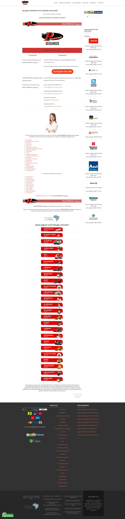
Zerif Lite (89, 509)
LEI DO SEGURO (76, 2)
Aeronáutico (29, 140)
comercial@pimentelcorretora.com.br (53, 87)
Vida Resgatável (30, 170)
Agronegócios (62, 412)
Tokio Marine (29, 192)
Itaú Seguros (29, 182)
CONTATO (101, 2)
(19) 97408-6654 (75, 496)
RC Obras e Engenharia (62, 463)
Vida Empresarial (30, 166)
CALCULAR (85, 2)
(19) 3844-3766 (74, 513)
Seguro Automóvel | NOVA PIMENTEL (87, 428)
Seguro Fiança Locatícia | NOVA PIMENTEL (88, 416)
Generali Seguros (30, 181)
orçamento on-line (46, 195)
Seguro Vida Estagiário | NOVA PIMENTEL (88, 422)
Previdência (29, 157)
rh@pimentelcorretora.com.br (51, 100)
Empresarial (29, 151)
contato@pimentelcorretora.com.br (53, 106)
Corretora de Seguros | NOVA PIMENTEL (87, 435)
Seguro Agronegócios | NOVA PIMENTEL (87, 412)
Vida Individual (29, 167)
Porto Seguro (29, 188)
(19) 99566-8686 (76, 508)
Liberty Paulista (30, 184)
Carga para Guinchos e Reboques (34, 148)
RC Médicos (29, 160)
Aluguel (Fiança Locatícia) (32, 141)
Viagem (28, 164)
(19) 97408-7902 (76, 496)
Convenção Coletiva (31, 150)
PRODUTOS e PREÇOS (65, 2)
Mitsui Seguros (29, 186)
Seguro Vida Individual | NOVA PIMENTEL (88, 419)
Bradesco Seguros (30, 179)
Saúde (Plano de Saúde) (31, 163)
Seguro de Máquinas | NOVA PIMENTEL (87, 425)
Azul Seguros (29, 178)
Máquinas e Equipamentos (32, 155)
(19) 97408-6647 (76, 500)
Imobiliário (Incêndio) (31, 154)
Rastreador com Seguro (31, 158)
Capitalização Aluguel (31, 147)
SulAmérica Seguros (31, 191)
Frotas (27, 153)
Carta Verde (29, 144)
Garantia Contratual (62, 444)
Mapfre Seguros (30, 185)
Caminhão (28, 145)
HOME (56, 2)
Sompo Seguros (29, 189)
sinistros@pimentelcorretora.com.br (53, 93)
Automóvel (28, 142)
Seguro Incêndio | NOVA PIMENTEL (86, 431)
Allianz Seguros (29, 176)
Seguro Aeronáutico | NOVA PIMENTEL (87, 409)
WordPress (93, 510)
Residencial (28, 161)
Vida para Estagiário (31, 169)
